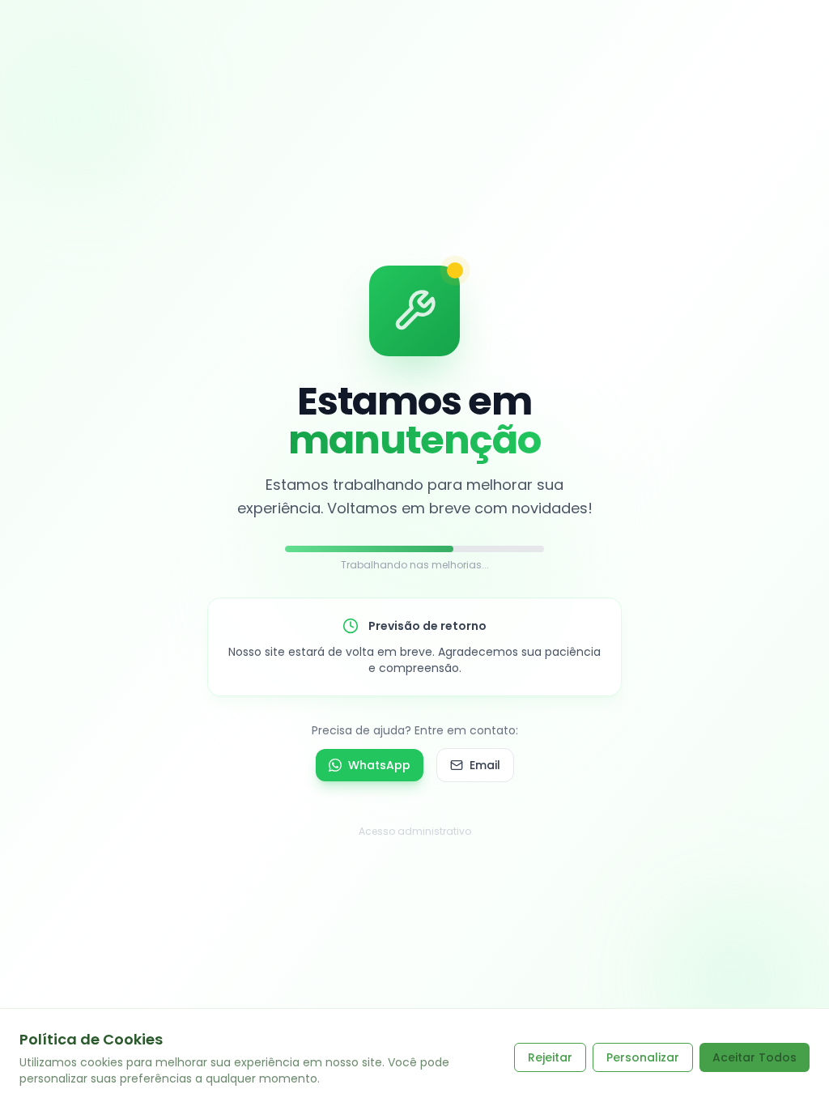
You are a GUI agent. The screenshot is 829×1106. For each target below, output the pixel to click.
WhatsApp (379, 765)
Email (485, 765)
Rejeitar (550, 1057)
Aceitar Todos (754, 1057)
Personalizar (642, 1057)
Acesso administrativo (415, 831)
